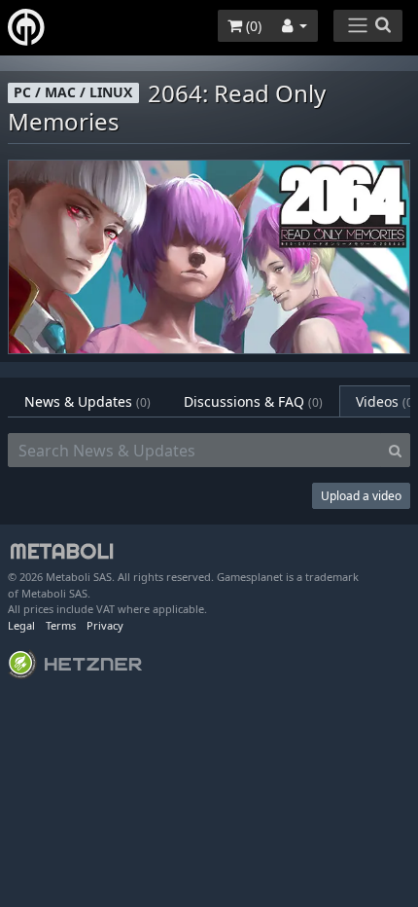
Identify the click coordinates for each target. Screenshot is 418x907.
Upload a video (361, 496)
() (251, 26)
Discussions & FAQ (253, 401)
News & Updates (87, 401)
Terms (61, 625)
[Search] (395, 450)
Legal (21, 625)
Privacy (105, 625)
